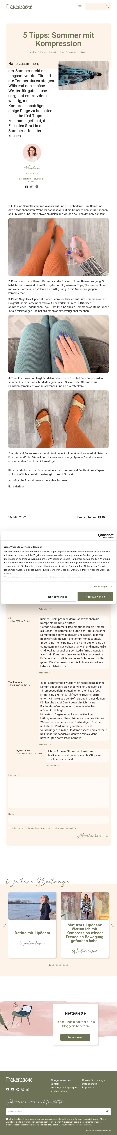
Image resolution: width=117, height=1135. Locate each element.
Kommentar (14, 775)
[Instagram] (22, 1089)
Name (11, 814)
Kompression (46, 52)
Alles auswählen (95, 596)
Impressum (87, 577)
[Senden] (100, 1111)
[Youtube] (12, 1089)
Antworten (43, 609)
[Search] (107, 6)
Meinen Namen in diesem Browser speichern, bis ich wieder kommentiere (43, 828)
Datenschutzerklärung (62, 577)
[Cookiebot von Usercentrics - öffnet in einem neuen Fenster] (100, 535)
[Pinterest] (17, 1089)
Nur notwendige (57, 596)
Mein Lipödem (59, 52)
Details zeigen (100, 586)
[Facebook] (7, 1089)
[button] (99, 517)
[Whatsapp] (27, 1089)
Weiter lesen (32, 943)
